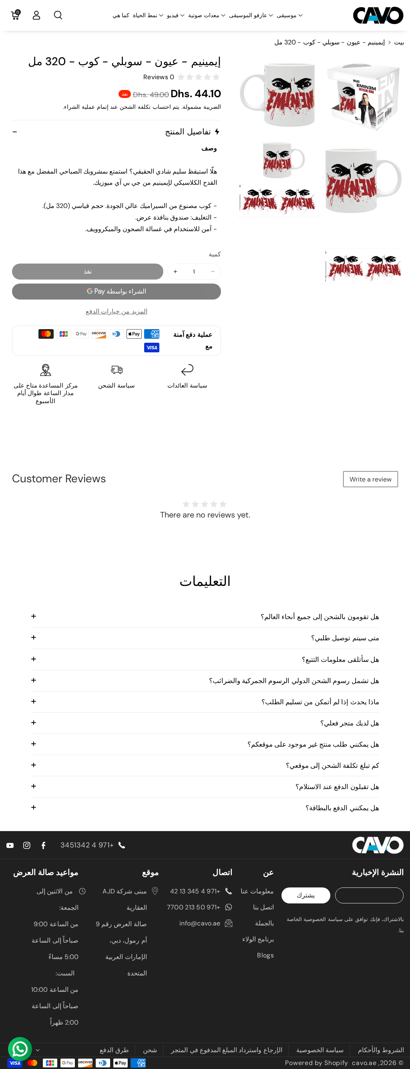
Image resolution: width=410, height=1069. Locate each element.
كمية (215, 254)
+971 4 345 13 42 (195, 891)
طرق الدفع (114, 1050)
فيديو (173, 15)
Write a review (371, 479)
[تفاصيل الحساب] (36, 15)
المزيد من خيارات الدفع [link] (116, 311)
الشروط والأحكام (381, 1050)
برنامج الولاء (258, 939)
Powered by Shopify (316, 1063)
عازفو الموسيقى (248, 15)
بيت (399, 42)
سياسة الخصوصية (320, 1050)
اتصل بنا (263, 907)
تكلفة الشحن (135, 106)
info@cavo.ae (200, 923)
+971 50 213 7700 (194, 907)
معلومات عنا (257, 891)
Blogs (265, 955)
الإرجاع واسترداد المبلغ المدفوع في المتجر (226, 1050)
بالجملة (264, 923)
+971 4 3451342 (87, 845)
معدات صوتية (203, 15)
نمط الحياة (145, 15)
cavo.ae (364, 1063)
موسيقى (287, 15)
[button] (290, 15)
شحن (150, 1050)
